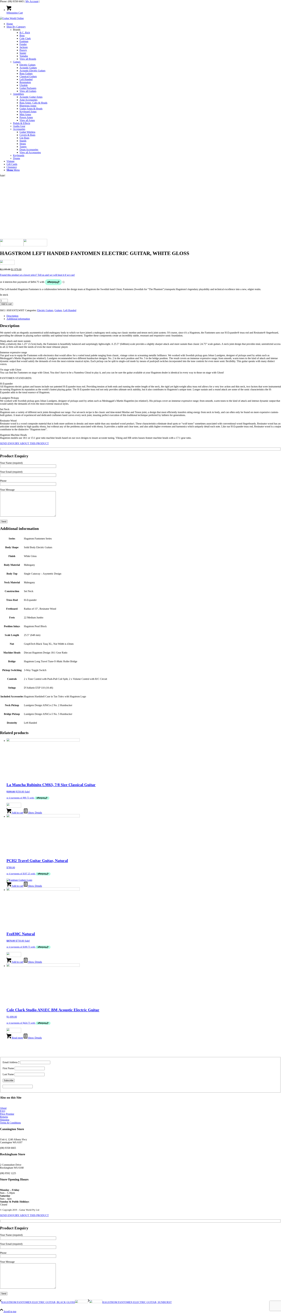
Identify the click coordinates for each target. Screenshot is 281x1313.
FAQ (2, 1111)
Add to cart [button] (17, 812)
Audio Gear (19, 126)
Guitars (16, 61)
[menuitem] (144, 23)
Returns (4, 1116)
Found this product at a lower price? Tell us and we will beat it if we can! (37, 275)
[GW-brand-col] (12, 18)
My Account (32, 1)
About (3, 1108)
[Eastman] (19, 880)
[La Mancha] (14, 806)
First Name (8, 1068)
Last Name (8, 1074)
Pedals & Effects (21, 123)
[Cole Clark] (14, 1032)
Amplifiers (18, 94)
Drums (16, 158)
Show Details (34, 812)
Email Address (11, 1062)
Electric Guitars (45, 310)
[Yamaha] (14, 956)
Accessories (19, 129)
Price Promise (7, 1114)
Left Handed (69, 310)
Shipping (4, 1119)
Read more (17, 1037)
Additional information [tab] (18, 318)
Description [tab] (12, 315)
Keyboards (18, 155)
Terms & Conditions (10, 1122)
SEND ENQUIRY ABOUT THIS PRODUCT (24, 443)
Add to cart (6, 304)
